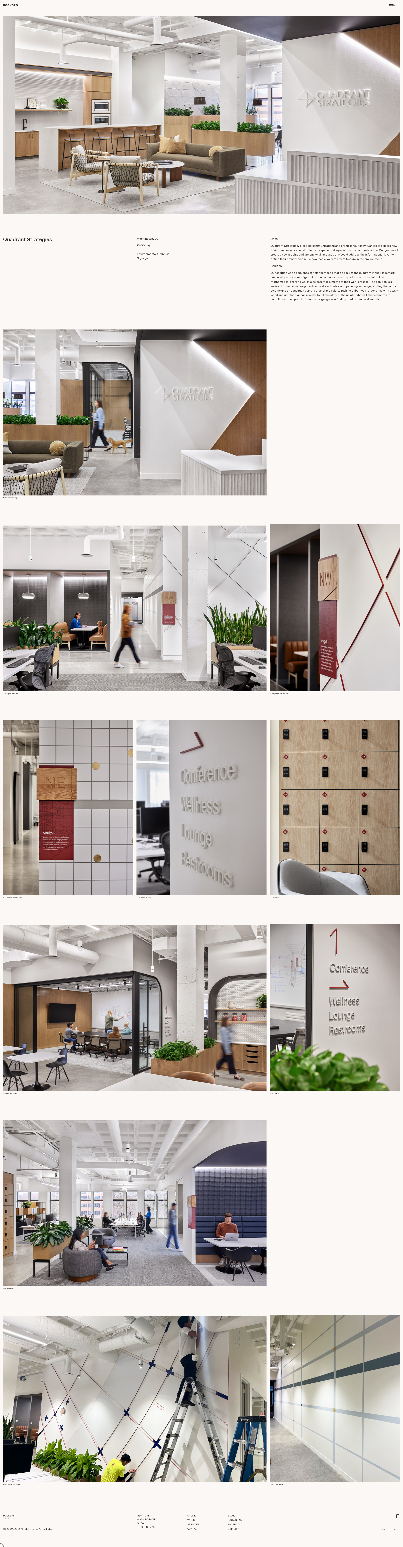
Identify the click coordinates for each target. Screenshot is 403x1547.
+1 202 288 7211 (146, 1527)
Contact (193, 1529)
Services (193, 1524)
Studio (191, 1516)
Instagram (235, 1520)
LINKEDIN (233, 1529)
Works (191, 1520)
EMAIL (231, 1516)
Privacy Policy (45, 1529)
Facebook (234, 1524)
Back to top (389, 1530)
